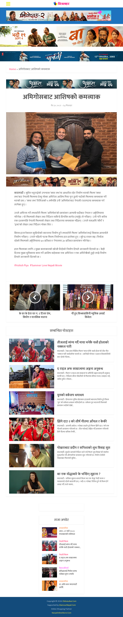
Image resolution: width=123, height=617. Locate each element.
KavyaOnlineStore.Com (61, 612)
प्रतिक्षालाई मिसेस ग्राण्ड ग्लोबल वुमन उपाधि (68, 572)
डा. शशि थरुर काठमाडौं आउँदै (68, 586)
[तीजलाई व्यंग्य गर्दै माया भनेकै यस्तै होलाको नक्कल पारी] (50, 546)
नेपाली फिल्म (63, 541)
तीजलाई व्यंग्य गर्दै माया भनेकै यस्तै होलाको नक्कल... (70, 546)
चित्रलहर (69, 105)
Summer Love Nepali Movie (47, 265)
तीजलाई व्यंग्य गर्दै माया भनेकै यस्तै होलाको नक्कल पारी (83, 344)
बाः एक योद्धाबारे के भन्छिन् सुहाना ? (78, 474)
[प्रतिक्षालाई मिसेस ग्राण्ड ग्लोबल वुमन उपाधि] (50, 572)
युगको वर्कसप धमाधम (70, 395)
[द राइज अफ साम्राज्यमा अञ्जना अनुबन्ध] (50, 559)
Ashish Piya (22, 265)
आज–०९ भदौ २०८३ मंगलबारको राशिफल (67, 532)
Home (12, 69)
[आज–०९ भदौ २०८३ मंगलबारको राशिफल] (50, 532)
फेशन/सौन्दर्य (63, 568)
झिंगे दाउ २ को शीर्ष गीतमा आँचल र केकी (82, 421)
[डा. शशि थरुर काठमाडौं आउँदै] (50, 586)
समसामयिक (63, 528)
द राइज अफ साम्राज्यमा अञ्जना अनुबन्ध (80, 369)
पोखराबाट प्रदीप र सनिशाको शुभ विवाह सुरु (83, 448)
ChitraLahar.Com (69, 601)
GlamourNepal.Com (67, 605)
